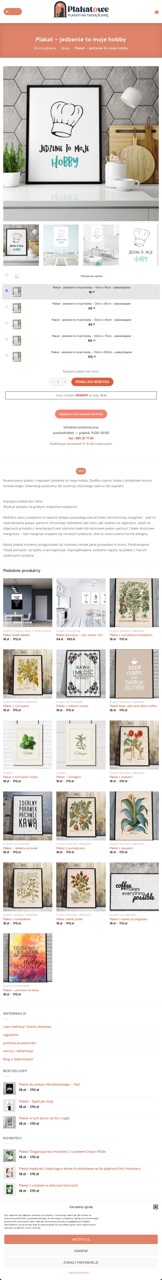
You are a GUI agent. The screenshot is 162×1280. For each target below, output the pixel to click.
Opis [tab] (81, 471)
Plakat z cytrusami (16, 706)
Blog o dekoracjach (18, 1059)
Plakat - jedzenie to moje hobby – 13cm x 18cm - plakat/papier (92, 287)
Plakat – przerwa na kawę (21, 990)
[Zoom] (9, 216)
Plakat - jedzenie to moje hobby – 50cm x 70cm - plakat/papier (91, 336)
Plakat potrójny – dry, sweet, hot (79, 635)
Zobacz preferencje (80, 1262)
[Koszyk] (157, 11)
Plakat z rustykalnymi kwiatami (131, 635)
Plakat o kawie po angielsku (129, 919)
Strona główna (45, 48)
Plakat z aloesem (121, 848)
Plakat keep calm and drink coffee (133, 706)
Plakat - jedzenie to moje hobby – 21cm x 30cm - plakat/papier (91, 303)
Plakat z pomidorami (70, 848)
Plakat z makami (121, 777)
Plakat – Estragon (68, 777)
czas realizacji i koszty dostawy (27, 1026)
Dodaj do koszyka (92, 382)
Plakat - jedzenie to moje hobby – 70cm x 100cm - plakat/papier (91, 352)
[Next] (150, 143)
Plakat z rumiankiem (17, 919)
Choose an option (92, 276)
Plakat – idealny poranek (20, 848)
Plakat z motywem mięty (20, 777)
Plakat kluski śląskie (16, 635)
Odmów (81, 1251)
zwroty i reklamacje (18, 1051)
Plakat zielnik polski (69, 919)
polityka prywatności (79, 1272)
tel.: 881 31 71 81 (81, 438)
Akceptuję (81, 1239)
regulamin (11, 1035)
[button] (156, 1207)
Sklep (65, 48)
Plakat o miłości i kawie (72, 706)
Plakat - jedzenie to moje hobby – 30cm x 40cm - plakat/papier (92, 320)
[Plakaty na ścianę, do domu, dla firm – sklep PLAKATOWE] (81, 11)
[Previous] (11, 143)
